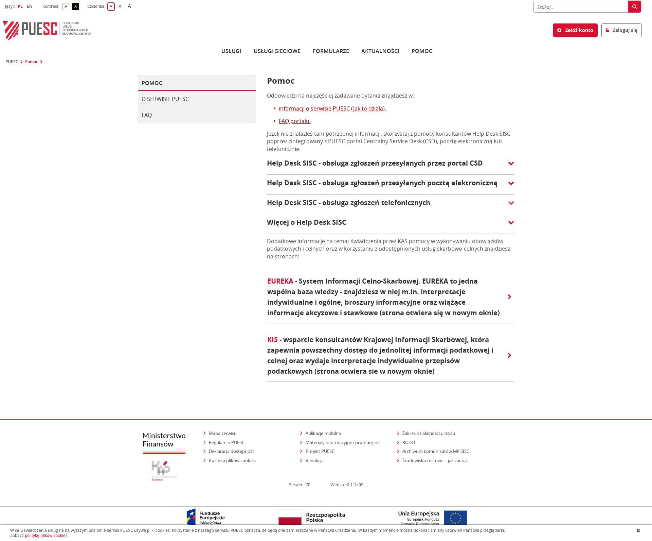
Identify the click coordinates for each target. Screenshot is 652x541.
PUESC (11, 62)
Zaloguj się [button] (624, 30)
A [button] (67, 6)
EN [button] (30, 6)
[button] (390, 166)
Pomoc (31, 62)
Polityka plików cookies (232, 460)
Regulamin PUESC (226, 442)
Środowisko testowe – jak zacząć (435, 460)
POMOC (422, 51)
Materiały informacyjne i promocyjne (343, 442)
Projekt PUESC (320, 451)
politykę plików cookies (46, 535)
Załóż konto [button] (578, 30)
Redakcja (315, 460)
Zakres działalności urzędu (429, 433)
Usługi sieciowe (277, 51)
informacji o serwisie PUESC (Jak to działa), (332, 108)
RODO (408, 442)
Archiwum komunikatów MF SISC (435, 451)
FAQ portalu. (295, 121)
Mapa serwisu (223, 433)
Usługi (231, 51)
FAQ (147, 115)
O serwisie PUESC (165, 99)
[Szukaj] (634, 7)
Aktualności (380, 51)
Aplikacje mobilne (323, 433)
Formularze (331, 51)
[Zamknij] (639, 530)
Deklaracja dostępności (232, 451)
